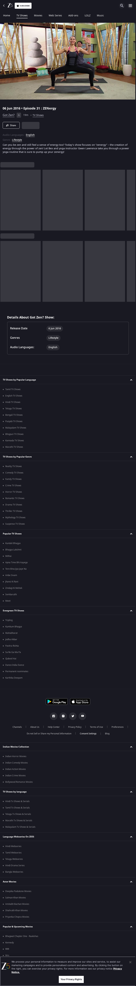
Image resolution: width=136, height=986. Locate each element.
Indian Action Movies (15, 769)
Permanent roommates (16, 671)
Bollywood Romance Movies (19, 782)
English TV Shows (13, 395)
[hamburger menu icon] (130, 6)
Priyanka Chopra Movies (17, 916)
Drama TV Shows (13, 504)
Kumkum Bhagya (13, 626)
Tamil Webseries (13, 852)
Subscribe (25, 5)
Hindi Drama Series (15, 865)
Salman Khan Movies (15, 897)
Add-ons (73, 15)
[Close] (128, 962)
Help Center (52, 727)
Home (6, 15)
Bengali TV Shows (14, 415)
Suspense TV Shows (15, 524)
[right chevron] (4, 198)
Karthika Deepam (13, 677)
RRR (7, 949)
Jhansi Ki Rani (11, 581)
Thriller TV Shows (13, 511)
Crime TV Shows (13, 485)
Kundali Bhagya (13, 543)
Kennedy (9, 942)
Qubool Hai (10, 658)
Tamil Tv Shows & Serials (17, 807)
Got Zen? (9, 114)
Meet (7, 600)
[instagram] (62, 716)
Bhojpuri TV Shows (14, 434)
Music (100, 15)
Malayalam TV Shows (15, 427)
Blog (106, 733)
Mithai (8, 556)
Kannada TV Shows (14, 440)
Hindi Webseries (13, 846)
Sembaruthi (11, 594)
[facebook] (52, 716)
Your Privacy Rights (70, 979)
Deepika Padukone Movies (18, 891)
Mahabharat (11, 633)
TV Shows (22, 15)
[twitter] (71, 716)
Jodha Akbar (11, 639)
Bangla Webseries (14, 872)
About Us (33, 727)
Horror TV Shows (13, 492)
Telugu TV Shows (13, 408)
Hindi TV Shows (12, 402)
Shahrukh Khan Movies (16, 910)
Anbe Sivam (11, 575)
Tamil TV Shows (13, 389)
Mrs (7, 955)
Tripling (9, 620)
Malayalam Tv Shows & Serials (20, 827)
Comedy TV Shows (14, 472)
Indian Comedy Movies (16, 762)
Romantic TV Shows (14, 498)
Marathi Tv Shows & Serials (18, 820)
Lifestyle (17, 138)
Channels (15, 727)
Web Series (55, 15)
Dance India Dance (14, 665)
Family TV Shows (13, 479)
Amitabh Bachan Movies (17, 904)
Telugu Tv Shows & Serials (18, 814)
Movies (38, 15)
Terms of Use (95, 727)
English (30, 133)
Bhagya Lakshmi (13, 549)
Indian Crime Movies (15, 775)
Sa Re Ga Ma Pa (13, 652)
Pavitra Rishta (12, 645)
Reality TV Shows (13, 466)
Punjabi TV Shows (13, 421)
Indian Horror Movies (15, 756)
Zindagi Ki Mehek (13, 588)
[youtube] (81, 716)
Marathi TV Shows (14, 447)
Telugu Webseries (14, 859)
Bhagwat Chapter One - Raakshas (21, 936)
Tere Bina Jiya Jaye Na (16, 568)
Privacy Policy (73, 727)
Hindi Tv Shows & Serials (17, 801)
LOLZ (87, 15)
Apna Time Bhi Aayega (16, 562)
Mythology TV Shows (15, 517)
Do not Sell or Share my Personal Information (47, 733)
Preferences (116, 727)
